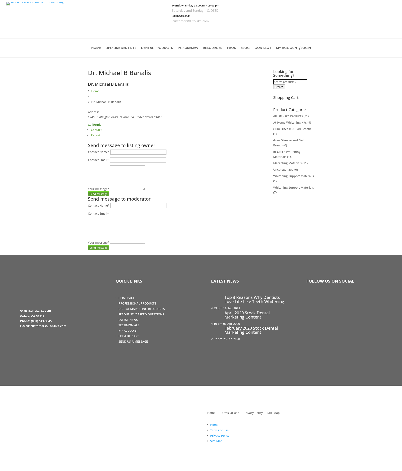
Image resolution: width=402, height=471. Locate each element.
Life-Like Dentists (121, 48)
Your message (98, 189)
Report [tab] (95, 135)
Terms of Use (219, 430)
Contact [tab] (96, 130)
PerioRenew (188, 48)
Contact (262, 48)
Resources (212, 48)
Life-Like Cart (129, 336)
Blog (245, 48)
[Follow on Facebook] (366, 29)
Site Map (273, 413)
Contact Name (99, 152)
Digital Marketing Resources (142, 309)
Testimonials (129, 325)
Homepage (127, 298)
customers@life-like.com (191, 21)
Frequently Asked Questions (141, 314)
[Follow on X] (378, 29)
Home (96, 48)
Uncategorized (283, 170)
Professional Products (137, 303)
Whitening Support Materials (293, 187)
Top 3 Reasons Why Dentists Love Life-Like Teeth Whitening (254, 299)
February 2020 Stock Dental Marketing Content (251, 330)
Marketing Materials (287, 163)
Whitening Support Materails (293, 176)
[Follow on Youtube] (390, 29)
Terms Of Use (229, 413)
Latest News (128, 320)
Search (279, 87)
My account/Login (293, 48)
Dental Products (157, 48)
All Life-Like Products (288, 116)
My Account (128, 331)
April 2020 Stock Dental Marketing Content (247, 315)
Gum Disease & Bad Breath (292, 129)
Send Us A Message (133, 341)
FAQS (231, 48)
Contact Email (98, 160)
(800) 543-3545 (181, 16)
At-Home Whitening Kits (290, 122)
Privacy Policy (253, 413)
